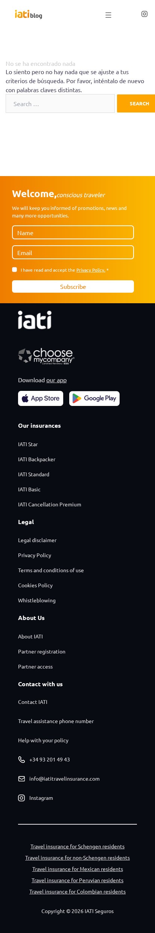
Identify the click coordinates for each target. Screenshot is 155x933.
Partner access (35, 666)
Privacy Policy (34, 555)
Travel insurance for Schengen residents (77, 846)
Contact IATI (32, 701)
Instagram (41, 797)
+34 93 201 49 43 (49, 759)
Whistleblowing (37, 600)
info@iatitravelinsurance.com (64, 778)
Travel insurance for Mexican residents (77, 868)
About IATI (30, 636)
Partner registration (41, 651)
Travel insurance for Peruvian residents (77, 880)
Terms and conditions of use (51, 570)
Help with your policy (43, 740)
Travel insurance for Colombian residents (77, 891)
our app (56, 379)
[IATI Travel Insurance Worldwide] (28, 14)
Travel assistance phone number (56, 720)
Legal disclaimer (37, 539)
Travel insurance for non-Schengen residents (77, 857)
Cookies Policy (35, 585)
